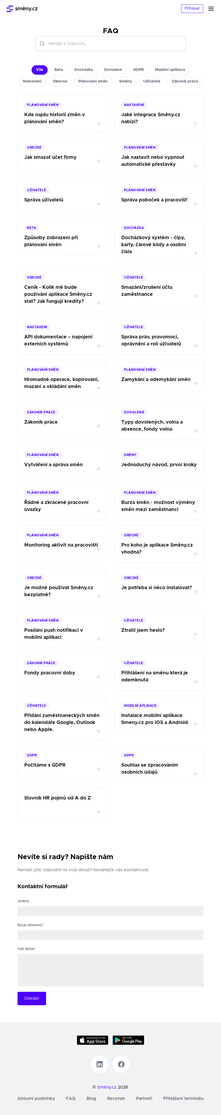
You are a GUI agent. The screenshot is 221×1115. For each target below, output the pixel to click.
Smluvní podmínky (36, 1098)
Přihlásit (192, 8)
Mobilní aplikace (170, 70)
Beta (58, 70)
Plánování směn (93, 81)
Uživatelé (151, 81)
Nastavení (32, 81)
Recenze (116, 1098)
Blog (91, 1098)
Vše (39, 70)
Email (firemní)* (30, 925)
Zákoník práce (185, 81)
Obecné (60, 81)
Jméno (23, 901)
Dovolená (113, 70)
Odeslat (31, 998)
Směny (125, 81)
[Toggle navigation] (214, 8)
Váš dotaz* (27, 949)
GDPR (138, 70)
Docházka (83, 70)
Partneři (144, 1098)
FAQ (70, 1098)
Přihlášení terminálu (183, 1098)
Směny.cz (106, 1087)
